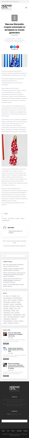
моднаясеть (10, 323)
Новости (19, 38)
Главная (13, 38)
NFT (16, 308)
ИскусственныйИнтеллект (13, 316)
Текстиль (15, 321)
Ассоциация (19, 430)
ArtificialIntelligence (17, 298)
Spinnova (22, 218)
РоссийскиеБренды (8, 321)
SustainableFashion (8, 314)
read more (6, 343)
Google (18, 306)
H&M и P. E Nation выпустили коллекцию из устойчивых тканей (14, 241)
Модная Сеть (14, 319)
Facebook (12, 304)
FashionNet (6, 306)
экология (16, 323)
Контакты (25, 430)
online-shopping (7, 310)
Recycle (13, 310)
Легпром (22, 316)
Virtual (5, 316)
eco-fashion (4, 218)
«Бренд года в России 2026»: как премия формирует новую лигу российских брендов (12, 280)
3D (4, 296)
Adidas (7, 296)
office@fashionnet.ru (16, 414)
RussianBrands (7, 312)
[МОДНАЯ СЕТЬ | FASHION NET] (7, 7)
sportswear (17, 312)
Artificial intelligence (8, 298)
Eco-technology (11, 218)
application (14, 296)
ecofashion (13, 302)
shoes (12, 312)
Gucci (22, 306)
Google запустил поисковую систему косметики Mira (14, 245)
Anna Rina (15, 35)
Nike (19, 308)
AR (18, 296)
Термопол (21, 321)
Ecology (18, 302)
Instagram (11, 308)
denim (5, 300)
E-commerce (14, 300)
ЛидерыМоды (7, 319)
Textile (23, 314)
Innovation (6, 308)
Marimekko (17, 218)
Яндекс (5, 323)
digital (9, 300)
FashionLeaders (18, 304)
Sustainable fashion (6, 220)
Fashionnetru (12, 306)
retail (17, 310)
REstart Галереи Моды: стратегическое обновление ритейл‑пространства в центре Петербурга (14, 274)
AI (10, 296)
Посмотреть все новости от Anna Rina (16, 231)
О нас (8, 430)
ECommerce (6, 304)
